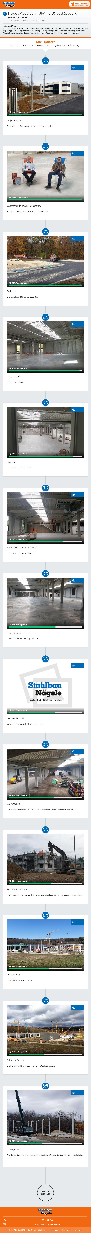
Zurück (5, 14)
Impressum (53, 1230)
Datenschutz (66, 1230)
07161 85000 (47, 1219)
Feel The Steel (9, 4)
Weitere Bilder (77, 67)
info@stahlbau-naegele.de (47, 1224)
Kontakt (78, 1230)
